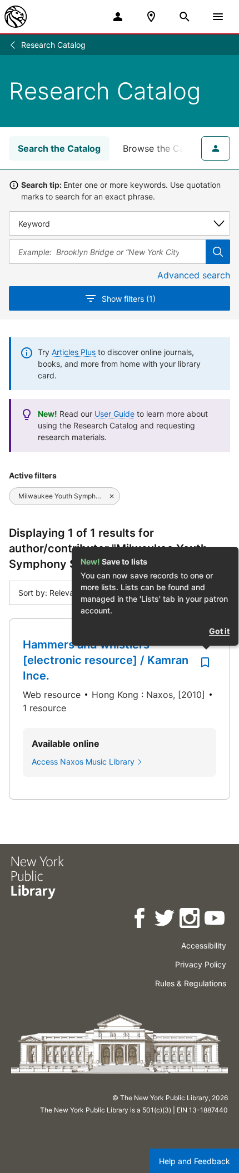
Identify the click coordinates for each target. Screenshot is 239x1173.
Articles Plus (74, 352)
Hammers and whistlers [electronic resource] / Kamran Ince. (105, 660)
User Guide (114, 413)
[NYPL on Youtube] (215, 919)
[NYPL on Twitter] (165, 919)
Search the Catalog (59, 148)
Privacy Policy (200, 964)
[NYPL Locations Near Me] (151, 16)
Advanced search (193, 275)
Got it (219, 631)
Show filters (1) (129, 298)
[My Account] (118, 16)
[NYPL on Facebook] (140, 919)
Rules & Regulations (190, 983)
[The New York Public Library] (15, 17)
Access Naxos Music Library (83, 761)
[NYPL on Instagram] (190, 919)
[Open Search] (184, 16)
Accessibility (203, 945)
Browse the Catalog (164, 148)
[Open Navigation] (218, 16)
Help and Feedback (194, 1161)
